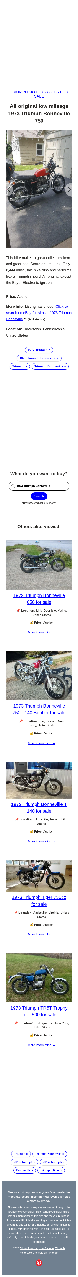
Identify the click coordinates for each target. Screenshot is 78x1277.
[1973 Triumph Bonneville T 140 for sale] (39, 797)
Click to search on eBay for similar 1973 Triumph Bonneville (39, 312)
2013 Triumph (23, 1162)
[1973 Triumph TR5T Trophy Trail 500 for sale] (39, 1001)
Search (39, 496)
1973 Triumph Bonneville (38, 358)
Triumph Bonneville (48, 366)
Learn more (39, 1241)
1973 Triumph (38, 349)
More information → (41, 632)
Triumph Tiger (49, 1170)
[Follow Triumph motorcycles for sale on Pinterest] (39, 1265)
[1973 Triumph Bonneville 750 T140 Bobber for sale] (39, 699)
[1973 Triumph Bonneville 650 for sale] (39, 589)
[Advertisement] (39, 41)
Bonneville (23, 1170)
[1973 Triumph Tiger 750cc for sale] (39, 891)
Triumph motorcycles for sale (39, 94)
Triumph (18, 366)
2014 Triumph (52, 1162)
